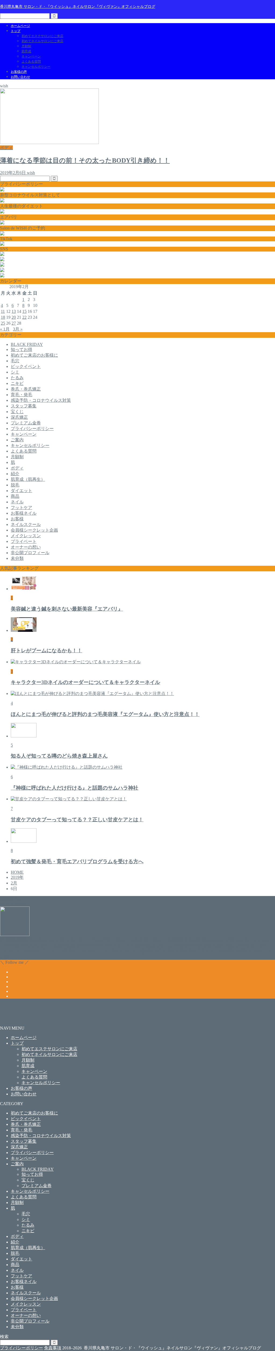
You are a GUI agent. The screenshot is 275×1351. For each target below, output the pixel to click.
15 (24, 311)
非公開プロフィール (30, 552)
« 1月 (5, 329)
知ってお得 (21, 349)
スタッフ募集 (24, 406)
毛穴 (15, 361)
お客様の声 (19, 72)
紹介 (15, 473)
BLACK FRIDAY (27, 344)
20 (14, 317)
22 (24, 317)
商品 (15, 496)
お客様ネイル (24, 513)
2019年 (17, 877)
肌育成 (26, 51)
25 (3, 323)
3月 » (18, 329)
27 (14, 323)
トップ (15, 31)
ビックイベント (26, 366)
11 (3, 311)
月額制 (26, 46)
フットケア (21, 507)
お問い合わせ (20, 77)
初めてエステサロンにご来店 (42, 36)
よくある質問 (31, 61)
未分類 (17, 558)
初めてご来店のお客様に (34, 355)
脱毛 (15, 485)
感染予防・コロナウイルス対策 (41, 400)
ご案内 (17, 440)
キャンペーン (31, 56)
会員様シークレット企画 (34, 530)
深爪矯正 (19, 417)
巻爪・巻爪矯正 (26, 389)
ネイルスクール (26, 524)
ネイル (17, 502)
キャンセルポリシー (35, 67)
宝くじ (17, 411)
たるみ (17, 377)
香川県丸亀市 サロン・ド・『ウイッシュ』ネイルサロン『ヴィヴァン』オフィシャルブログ (77, 6)
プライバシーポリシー (32, 428)
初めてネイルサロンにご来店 (42, 41)
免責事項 (52, 1348)
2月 (14, 883)
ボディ (17, 468)
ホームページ (20, 26)
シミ (15, 372)
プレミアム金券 (26, 423)
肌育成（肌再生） (28, 479)
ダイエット (21, 490)
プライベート (24, 541)
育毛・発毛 (21, 394)
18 (3, 317)
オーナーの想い (26, 547)
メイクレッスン (26, 535)
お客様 (17, 519)
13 (14, 311)
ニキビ (17, 383)
